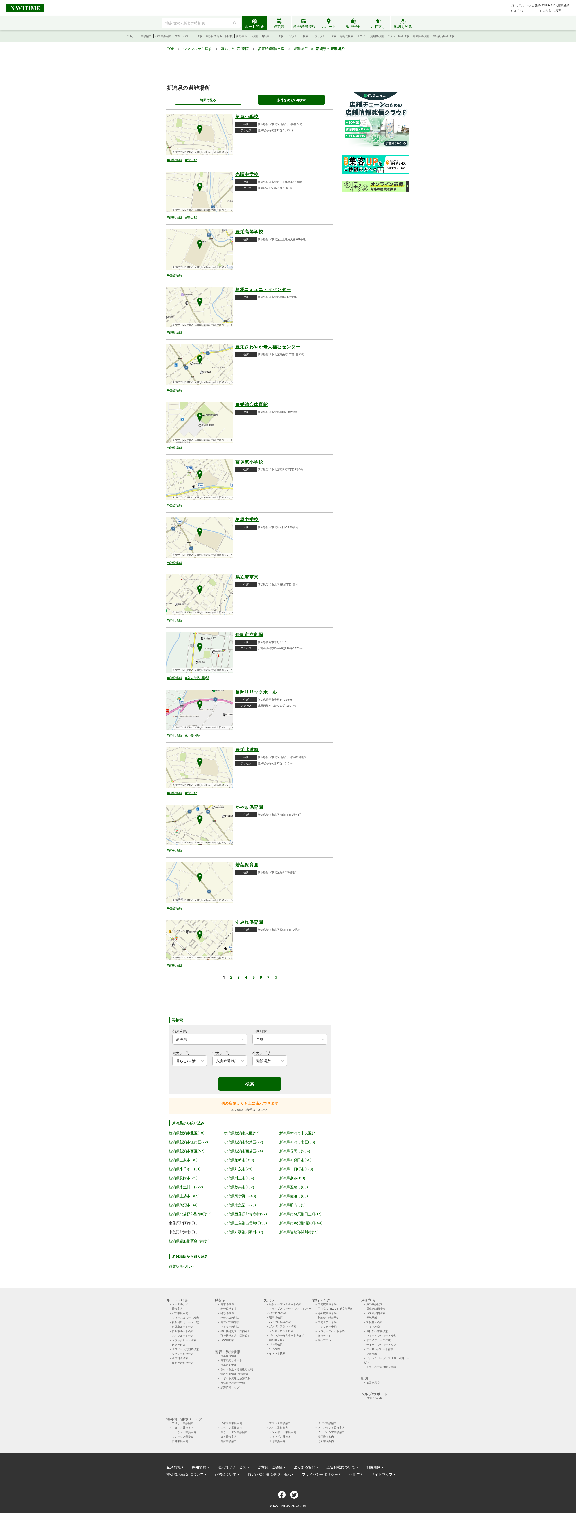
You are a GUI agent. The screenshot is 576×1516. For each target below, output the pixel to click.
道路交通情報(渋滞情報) (234, 1373)
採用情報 (199, 1467)
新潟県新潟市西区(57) (187, 1151)
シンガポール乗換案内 (282, 1432)
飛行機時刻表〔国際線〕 (235, 1335)
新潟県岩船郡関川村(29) (299, 1232)
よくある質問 (304, 1467)
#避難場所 (174, 160)
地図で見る (208, 100)
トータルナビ (129, 36)
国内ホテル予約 (327, 1322)
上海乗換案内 (277, 1441)
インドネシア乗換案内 (331, 1432)
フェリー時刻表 (229, 1326)
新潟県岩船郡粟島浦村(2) (189, 1241)
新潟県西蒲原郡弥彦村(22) (245, 1214)
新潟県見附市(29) (183, 1178)
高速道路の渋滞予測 (232, 1382)
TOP (170, 48)
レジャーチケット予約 (331, 1331)
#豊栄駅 (191, 160)
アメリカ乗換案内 (183, 1423)
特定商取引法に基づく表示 (269, 1474)
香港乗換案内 (180, 1441)
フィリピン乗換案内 (281, 1436)
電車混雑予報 (228, 1364)
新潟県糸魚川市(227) (186, 1187)
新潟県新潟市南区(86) (297, 1142)
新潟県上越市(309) (184, 1196)
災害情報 (371, 1353)
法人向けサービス (232, 1467)
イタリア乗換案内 (183, 1427)
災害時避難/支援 (271, 48)
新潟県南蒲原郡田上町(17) (300, 1214)
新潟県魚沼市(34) (183, 1205)
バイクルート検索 (297, 36)
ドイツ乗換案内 (327, 1423)
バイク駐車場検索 (280, 1321)
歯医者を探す (277, 1339)
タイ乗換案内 (228, 1436)
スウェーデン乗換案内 (234, 1432)
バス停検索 (276, 1344)
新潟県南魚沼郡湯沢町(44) (300, 1223)
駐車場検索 (276, 1317)
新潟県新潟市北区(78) (187, 1133)
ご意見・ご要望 (552, 10)
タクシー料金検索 (398, 36)
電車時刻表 (227, 1304)
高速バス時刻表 (229, 1322)
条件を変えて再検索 (291, 100)
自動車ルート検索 (247, 36)
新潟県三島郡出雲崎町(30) (245, 1223)
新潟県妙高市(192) (239, 1187)
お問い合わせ (374, 1398)
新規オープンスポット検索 (285, 1304)
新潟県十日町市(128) (296, 1169)
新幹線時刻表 (228, 1308)
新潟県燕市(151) (292, 1178)
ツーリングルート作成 (379, 1349)
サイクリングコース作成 (381, 1344)
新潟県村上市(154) (239, 1178)
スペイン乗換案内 (231, 1427)
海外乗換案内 (374, 1304)
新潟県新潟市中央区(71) (298, 1133)
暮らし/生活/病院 (235, 48)
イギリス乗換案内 (231, 1423)
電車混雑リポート (231, 1360)
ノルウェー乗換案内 (184, 1432)
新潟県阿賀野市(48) (240, 1196)
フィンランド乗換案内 (331, 1427)
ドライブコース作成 (378, 1340)
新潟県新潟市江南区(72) (188, 1142)
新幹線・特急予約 (328, 1317)
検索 (249, 1084)
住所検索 (274, 1348)
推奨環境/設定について (185, 1474)
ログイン (518, 10)
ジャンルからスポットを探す (286, 1335)
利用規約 (373, 1467)
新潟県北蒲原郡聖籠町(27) (190, 1214)
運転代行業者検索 (377, 1331)
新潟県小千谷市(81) (184, 1169)
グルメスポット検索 (281, 1330)
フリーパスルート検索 (188, 36)
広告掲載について (340, 1467)
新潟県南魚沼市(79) (240, 1205)
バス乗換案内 (163, 36)
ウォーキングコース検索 (381, 1335)
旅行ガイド (324, 1335)
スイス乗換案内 (278, 1427)
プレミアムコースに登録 (525, 5)
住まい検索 (373, 1326)
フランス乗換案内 (280, 1423)
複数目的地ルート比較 (219, 36)
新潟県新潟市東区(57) (242, 1133)
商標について (225, 1474)
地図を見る (373, 1382)
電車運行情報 (228, 1355)
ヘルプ (354, 1474)
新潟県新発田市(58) (295, 1160)
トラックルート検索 (324, 36)
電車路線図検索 (375, 1308)
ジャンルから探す (197, 48)
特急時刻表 (227, 1313)
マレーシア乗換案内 (184, 1436)
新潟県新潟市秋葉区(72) (243, 1142)
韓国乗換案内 (326, 1436)
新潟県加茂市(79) (238, 1169)
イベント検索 (277, 1353)
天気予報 (371, 1317)
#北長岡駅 (192, 735)
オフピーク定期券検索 (370, 36)
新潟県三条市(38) (183, 1160)
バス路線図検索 (375, 1313)
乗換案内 (146, 36)
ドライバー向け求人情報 (381, 1366)
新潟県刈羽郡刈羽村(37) (243, 1232)
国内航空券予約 (327, 1304)
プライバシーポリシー (320, 1474)
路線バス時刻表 (229, 1317)
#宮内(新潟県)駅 (197, 678)
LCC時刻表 (227, 1340)
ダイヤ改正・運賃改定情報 (236, 1369)
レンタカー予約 (327, 1326)
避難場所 (300, 48)
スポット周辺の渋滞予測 (235, 1378)
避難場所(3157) (181, 1266)
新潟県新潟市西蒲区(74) (243, 1151)
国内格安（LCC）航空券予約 (335, 1308)
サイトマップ (382, 1474)
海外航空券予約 (327, 1313)
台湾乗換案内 (228, 1441)
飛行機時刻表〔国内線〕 (235, 1331)
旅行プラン (324, 1340)
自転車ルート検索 (272, 36)
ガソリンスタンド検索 (282, 1326)
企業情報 (173, 1467)
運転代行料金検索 (443, 36)
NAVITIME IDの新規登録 (554, 5)
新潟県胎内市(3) (292, 1205)
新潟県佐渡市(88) (293, 1196)
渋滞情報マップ (229, 1387)
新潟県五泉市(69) (293, 1187)
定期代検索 (346, 36)
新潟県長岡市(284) (294, 1151)
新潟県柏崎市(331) (239, 1160)
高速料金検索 (421, 36)
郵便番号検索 (374, 1322)
